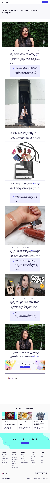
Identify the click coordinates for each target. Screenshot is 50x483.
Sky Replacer (14, 463)
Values (41, 456)
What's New (33, 462)
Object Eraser (14, 457)
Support (26, 2)
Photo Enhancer (15, 459)
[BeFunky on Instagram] (42, 473)
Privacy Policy (40, 478)
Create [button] (19, 2)
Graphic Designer (5, 458)
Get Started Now (25, 366)
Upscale (13, 461)
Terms (36, 478)
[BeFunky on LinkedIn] (44, 473)
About (41, 454)
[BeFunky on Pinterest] (36, 473)
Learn (3, 7)
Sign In (39, 2)
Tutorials (32, 460)
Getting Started (33, 454)
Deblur (13, 465)
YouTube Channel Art (31, 250)
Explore (32, 466)
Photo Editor (4, 454)
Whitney (5, 14)
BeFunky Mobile (5, 462)
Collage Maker (4, 456)
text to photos (35, 356)
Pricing (3, 460)
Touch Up (23, 456)
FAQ (32, 458)
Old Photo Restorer (15, 467)
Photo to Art (23, 458)
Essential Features (24, 462)
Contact (41, 462)
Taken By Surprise (36, 183)
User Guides (33, 456)
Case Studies (7, 7)
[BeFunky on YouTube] (46, 473)
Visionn (3, 464)
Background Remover (14, 455)
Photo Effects (23, 454)
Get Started (45, 2)
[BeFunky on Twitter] (38, 473)
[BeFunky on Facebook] (40, 473)
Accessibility (45, 478)
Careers (41, 460)
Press (41, 458)
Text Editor (23, 460)
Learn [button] (23, 2)
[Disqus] (25, 389)
